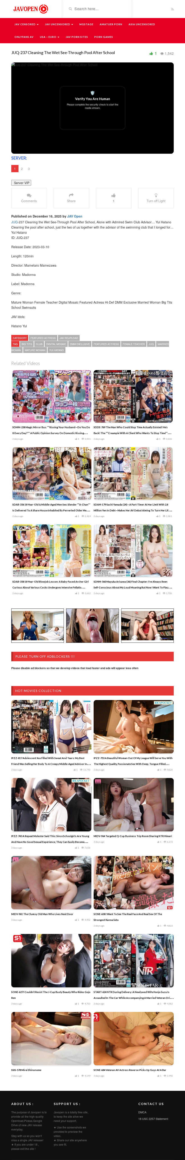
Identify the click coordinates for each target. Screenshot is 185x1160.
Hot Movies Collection (38, 691)
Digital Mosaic (56, 344)
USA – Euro (48, 36)
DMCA (142, 1112)
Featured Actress (43, 338)
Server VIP (21, 183)
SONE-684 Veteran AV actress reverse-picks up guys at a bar (130, 1069)
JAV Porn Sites (77, 36)
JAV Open (74, 216)
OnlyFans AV (24, 36)
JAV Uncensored (58, 24)
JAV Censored (25, 24)
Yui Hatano (56, 350)
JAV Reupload (69, 338)
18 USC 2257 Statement (153, 1119)
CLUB (39, 344)
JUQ (14, 222)
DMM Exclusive (80, 344)
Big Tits (27, 344)
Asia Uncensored (142, 24)
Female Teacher (134, 344)
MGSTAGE (86, 24)
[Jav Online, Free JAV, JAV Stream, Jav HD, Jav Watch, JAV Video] (30, 8)
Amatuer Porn (111, 24)
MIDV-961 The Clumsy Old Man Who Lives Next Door (42, 914)
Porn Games (103, 36)
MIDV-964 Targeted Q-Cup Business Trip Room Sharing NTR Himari (133, 836)
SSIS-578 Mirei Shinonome (26, 1069)
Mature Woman (35, 350)
